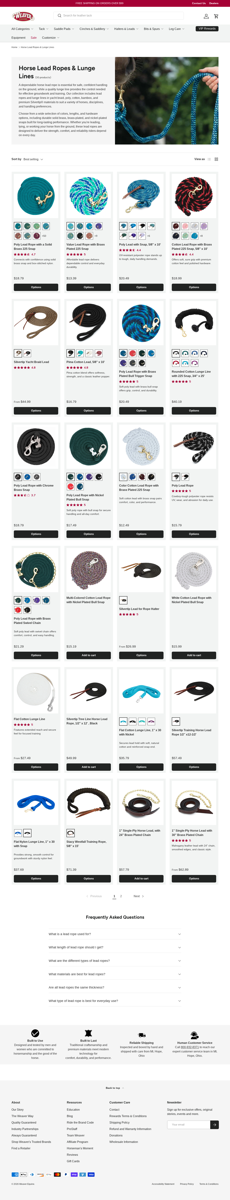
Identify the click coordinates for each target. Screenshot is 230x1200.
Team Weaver (75, 1135)
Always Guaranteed (24, 1135)
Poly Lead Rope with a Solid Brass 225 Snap (33, 246)
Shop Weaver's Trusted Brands (31, 1141)
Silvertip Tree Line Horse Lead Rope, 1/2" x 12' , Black (86, 721)
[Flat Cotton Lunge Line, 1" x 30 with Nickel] (141, 691)
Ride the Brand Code (80, 1122)
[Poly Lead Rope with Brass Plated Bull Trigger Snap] (141, 323)
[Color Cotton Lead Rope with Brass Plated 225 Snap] (141, 447)
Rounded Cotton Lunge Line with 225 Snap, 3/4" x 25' (191, 373)
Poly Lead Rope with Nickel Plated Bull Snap (85, 497)
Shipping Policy (119, 1122)
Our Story (18, 1109)
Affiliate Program (77, 1141)
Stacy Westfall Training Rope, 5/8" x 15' (86, 844)
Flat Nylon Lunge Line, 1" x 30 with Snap (34, 844)
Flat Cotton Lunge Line (29, 719)
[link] (93, 896)
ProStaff (72, 1129)
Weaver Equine (26, 1184)
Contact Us (199, 3)
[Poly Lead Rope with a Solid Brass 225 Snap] (36, 196)
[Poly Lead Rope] (194, 447)
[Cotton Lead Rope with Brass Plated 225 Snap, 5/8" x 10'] (194, 196)
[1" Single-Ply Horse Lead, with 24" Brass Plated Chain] (141, 803)
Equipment (18, 37)
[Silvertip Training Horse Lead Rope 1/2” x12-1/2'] (194, 691)
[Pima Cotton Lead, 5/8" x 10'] (88, 323)
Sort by (16, 159)
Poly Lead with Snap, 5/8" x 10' (140, 244)
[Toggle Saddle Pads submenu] (73, 29)
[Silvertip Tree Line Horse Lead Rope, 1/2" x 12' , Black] (88, 691)
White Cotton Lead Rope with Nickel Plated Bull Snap (191, 600)
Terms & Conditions (208, 1184)
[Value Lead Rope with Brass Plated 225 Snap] (88, 196)
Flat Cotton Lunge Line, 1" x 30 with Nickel (140, 732)
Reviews (72, 1154)
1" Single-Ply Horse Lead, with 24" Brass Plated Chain (139, 832)
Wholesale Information (123, 1141)
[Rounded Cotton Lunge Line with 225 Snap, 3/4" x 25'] (194, 323)
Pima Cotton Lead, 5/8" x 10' (85, 362)
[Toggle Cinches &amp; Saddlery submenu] (107, 29)
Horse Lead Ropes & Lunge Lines (37, 47)
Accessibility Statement (163, 1184)
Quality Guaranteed (24, 1122)
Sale (34, 37)
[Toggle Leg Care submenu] (183, 29)
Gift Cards (73, 1161)
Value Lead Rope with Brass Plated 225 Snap (85, 246)
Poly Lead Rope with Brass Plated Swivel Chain (32, 620)
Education (73, 1109)
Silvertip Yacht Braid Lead (31, 362)
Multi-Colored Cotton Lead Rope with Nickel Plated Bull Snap (88, 600)
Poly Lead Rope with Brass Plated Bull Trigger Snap (137, 373)
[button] (216, 16)
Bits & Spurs (152, 28)
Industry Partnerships (25, 1129)
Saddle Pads (62, 28)
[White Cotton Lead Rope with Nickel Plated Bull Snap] (194, 570)
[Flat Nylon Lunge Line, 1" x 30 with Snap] (36, 803)
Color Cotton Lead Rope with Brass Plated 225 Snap (139, 487)
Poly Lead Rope (183, 485)
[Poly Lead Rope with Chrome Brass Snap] (36, 447)
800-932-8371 (190, 1047)
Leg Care (175, 28)
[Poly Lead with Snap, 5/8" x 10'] (141, 196)
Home (14, 47)
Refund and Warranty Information (130, 1129)
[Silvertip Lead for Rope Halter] (141, 570)
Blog (70, 1116)
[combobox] (119, 15)
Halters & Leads (124, 28)
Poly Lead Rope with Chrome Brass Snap (34, 487)
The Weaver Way (22, 1116)
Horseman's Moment (80, 1148)
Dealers (213, 3)
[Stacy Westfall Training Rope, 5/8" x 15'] (88, 803)
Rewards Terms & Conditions (128, 1116)
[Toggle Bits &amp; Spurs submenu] (162, 29)
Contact (114, 1109)
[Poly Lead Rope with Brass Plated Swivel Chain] (36, 570)
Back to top (113, 1087)
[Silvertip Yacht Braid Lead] (36, 323)
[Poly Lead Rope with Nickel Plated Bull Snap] (88, 447)
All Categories (21, 28)
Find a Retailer (21, 1148)
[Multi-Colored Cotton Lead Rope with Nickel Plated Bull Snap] (88, 570)
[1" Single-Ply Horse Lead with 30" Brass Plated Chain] (194, 803)
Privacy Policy (187, 1184)
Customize (49, 37)
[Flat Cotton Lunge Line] (36, 691)
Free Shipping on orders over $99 (99, 3)
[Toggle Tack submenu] (47, 29)
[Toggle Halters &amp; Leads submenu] (137, 29)
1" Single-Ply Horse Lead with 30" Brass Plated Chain (192, 832)
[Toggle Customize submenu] (58, 37)
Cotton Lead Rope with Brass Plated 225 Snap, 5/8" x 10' (192, 246)
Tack (42, 28)
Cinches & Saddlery (92, 28)
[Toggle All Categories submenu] (32, 29)
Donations (116, 1135)
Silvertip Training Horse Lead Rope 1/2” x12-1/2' (191, 732)
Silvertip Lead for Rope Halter (139, 608)
